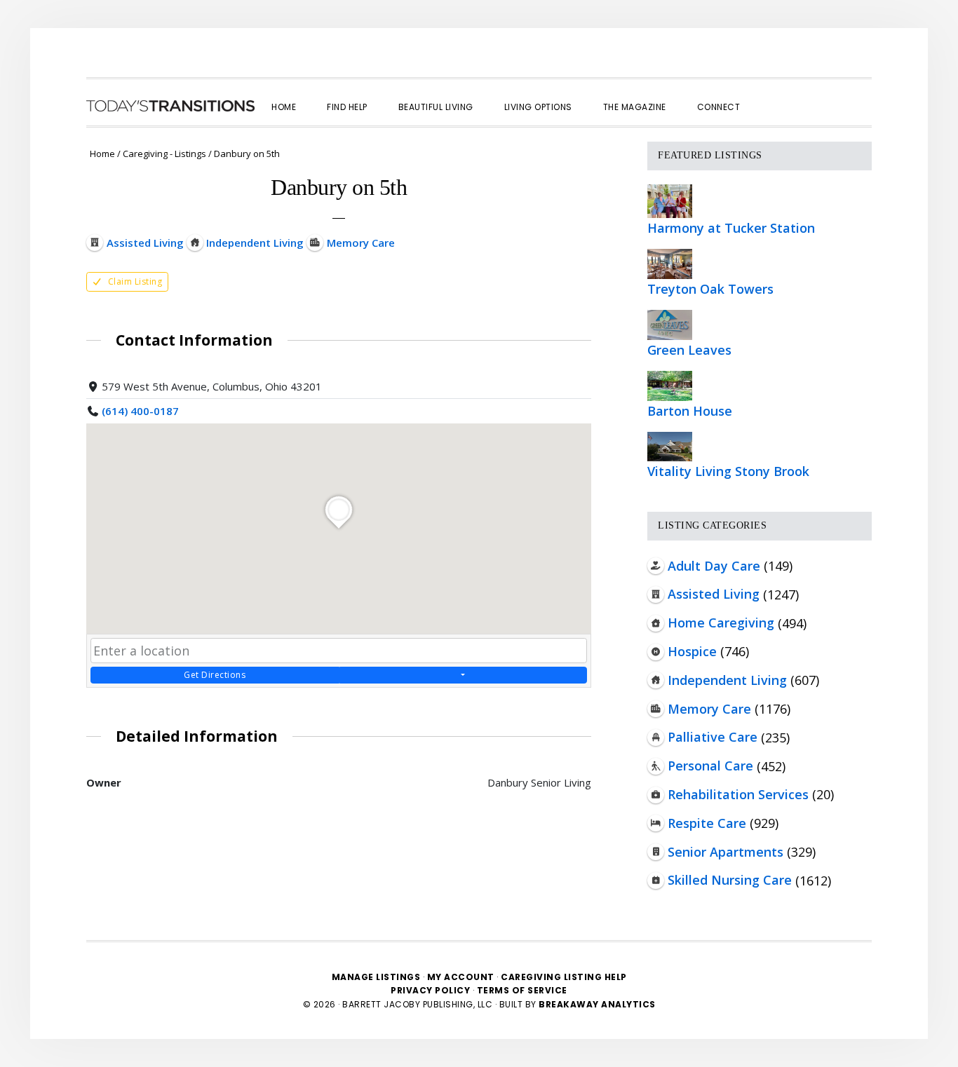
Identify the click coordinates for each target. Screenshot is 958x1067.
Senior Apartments (725, 851)
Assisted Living (714, 593)
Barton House (689, 410)
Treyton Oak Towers (710, 288)
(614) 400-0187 (140, 411)
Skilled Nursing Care (730, 879)
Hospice (692, 651)
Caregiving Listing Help (564, 977)
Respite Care (707, 823)
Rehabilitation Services (738, 794)
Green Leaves (689, 349)
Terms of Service (522, 990)
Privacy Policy (432, 990)
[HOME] (170, 105)
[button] (771, 94)
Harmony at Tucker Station (731, 227)
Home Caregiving (721, 622)
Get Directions (214, 675)
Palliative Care (712, 736)
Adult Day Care (714, 565)
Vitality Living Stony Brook (728, 471)
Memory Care (709, 708)
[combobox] (338, 650)
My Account (460, 977)
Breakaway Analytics (597, 1004)
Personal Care (710, 765)
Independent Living (727, 680)
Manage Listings (376, 977)
